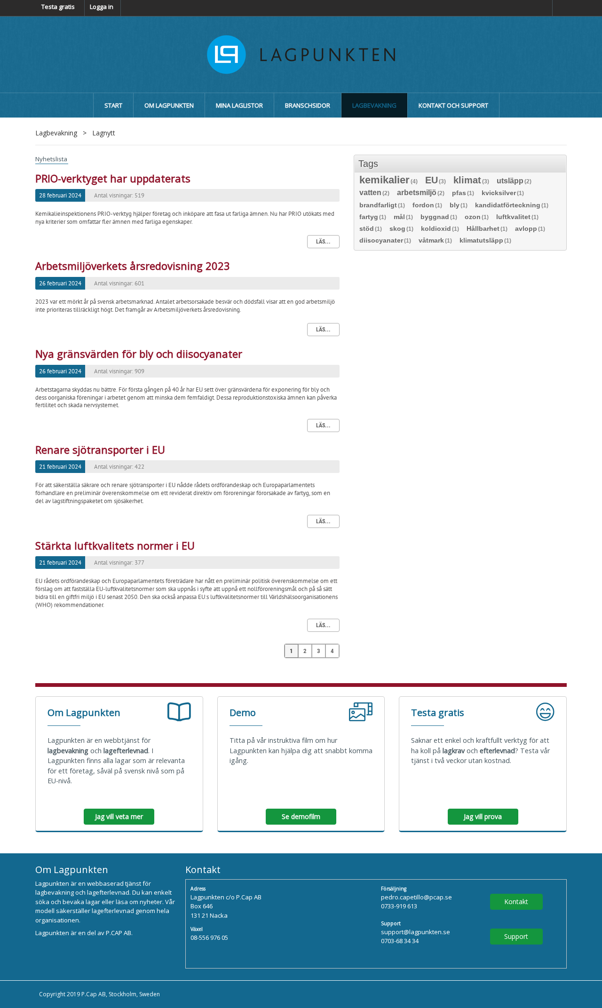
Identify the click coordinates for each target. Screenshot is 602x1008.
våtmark (435, 240)
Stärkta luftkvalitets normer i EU (115, 545)
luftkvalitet (517, 217)
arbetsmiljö (420, 193)
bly (458, 205)
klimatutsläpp (485, 240)
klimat (471, 180)
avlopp (530, 229)
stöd (370, 229)
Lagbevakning (56, 132)
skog (401, 229)
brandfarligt (382, 205)
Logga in (101, 6)
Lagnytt (103, 132)
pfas (463, 193)
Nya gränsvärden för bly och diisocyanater (138, 353)
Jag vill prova (483, 816)
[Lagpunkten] (301, 53)
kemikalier (388, 180)
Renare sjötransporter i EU (100, 449)
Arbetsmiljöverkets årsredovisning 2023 (132, 266)
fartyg (372, 217)
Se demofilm (301, 816)
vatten (374, 193)
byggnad (438, 217)
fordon (427, 205)
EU (435, 180)
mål (403, 217)
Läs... (323, 241)
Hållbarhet (487, 229)
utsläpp (514, 181)
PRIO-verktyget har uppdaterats (112, 178)
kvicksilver (503, 193)
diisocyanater (385, 240)
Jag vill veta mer (119, 816)
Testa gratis (58, 6)
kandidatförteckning (511, 205)
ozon (477, 217)
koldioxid (440, 229)
